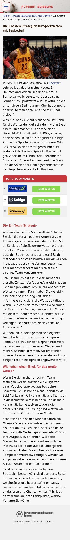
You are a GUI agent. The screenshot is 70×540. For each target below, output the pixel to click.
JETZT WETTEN (46, 188)
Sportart (55, 83)
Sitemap (49, 521)
